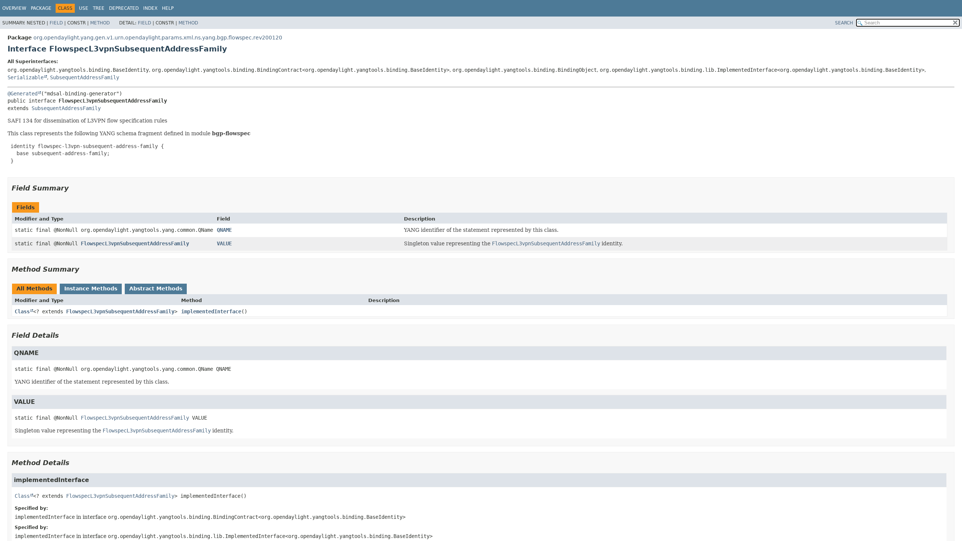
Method (100, 23)
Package (41, 8)
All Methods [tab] (34, 289)
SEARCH (844, 23)
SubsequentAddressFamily (84, 77)
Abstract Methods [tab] (155, 289)
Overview (14, 8)
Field (56, 23)
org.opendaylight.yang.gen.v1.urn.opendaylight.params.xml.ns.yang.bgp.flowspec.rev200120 (157, 38)
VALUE (224, 243)
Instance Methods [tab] (90, 289)
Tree (98, 8)
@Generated (23, 94)
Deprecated (124, 8)
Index (150, 8)
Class (22, 311)
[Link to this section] (74, 188)
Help (168, 8)
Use (83, 8)
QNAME (224, 230)
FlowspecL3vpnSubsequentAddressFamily (135, 243)
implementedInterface (211, 311)
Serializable (26, 77)
